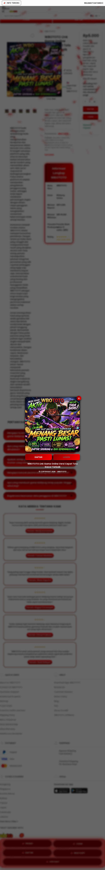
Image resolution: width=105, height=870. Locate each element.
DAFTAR (38, 457)
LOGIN (66, 457)
